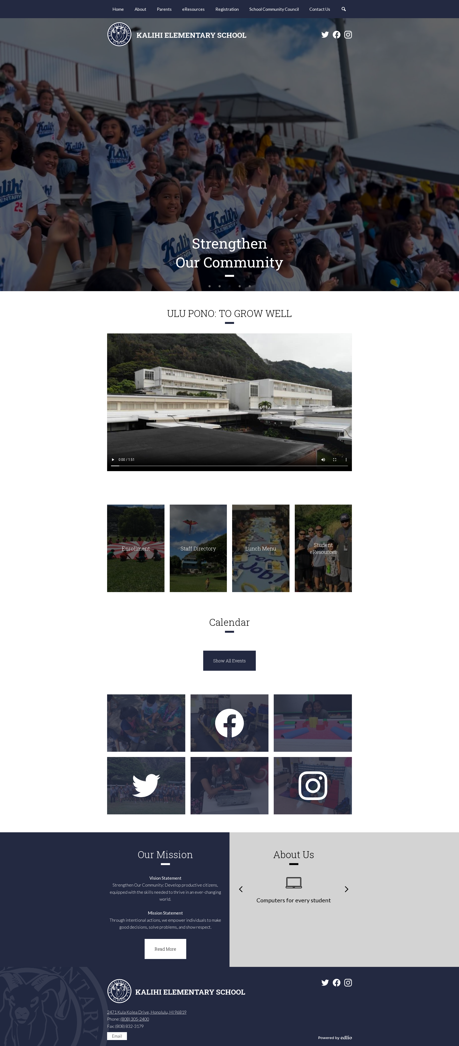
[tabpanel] (229, 154)
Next (346, 889)
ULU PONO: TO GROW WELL (229, 313)
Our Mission (165, 854)
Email (117, 1036)
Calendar (229, 622)
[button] (140, 9)
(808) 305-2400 (134, 1019)
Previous (240, 889)
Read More (165, 949)
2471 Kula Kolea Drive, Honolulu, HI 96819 (146, 1012)
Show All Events (229, 661)
